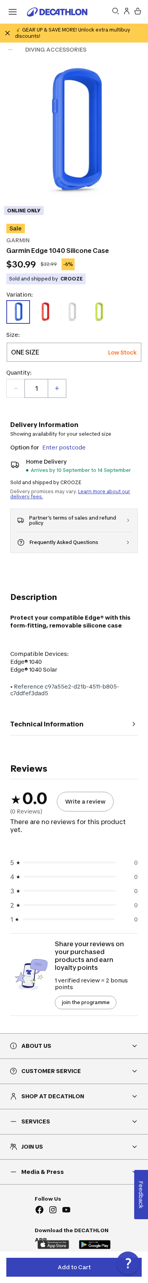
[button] (127, 1262)
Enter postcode (64, 447)
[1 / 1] (74, 132)
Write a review (85, 801)
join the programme (86, 1002)
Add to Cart (74, 1267)
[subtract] (15, 388)
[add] (56, 388)
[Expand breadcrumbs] (10, 49)
